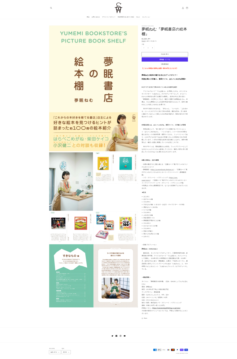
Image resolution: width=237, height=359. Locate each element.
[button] (51, 8)
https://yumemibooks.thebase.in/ (162, 169)
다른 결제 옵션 (164, 64)
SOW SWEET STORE (184, 353)
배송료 (143, 41)
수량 (143, 44)
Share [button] (145, 318)
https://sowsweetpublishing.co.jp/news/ (166, 308)
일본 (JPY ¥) (54, 352)
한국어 (65, 352)
